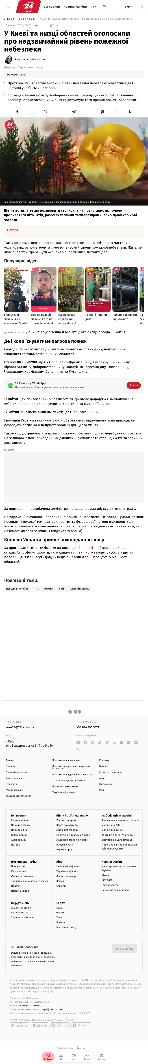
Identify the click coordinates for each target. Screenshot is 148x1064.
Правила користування (18, 796)
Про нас (9, 760)
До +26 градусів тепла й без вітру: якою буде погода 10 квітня (75, 332)
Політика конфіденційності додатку (72, 774)
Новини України (75, 6)
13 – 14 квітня (87, 548)
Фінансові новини (22, 876)
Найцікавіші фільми (68, 866)
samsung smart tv (81, 1025)
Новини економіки (24, 861)
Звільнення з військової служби (120, 820)
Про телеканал (13, 778)
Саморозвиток (110, 885)
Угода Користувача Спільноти (68, 780)
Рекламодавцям (14, 790)
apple (39, 1025)
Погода (15, 844)
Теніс (59, 917)
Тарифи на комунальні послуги (29, 881)
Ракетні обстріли (66, 820)
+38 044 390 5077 (88, 727)
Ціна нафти (18, 866)
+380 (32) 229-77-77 (30, 1005)
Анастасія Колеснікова (30, 59)
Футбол (60, 912)
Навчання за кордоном (115, 890)
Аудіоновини (18, 839)
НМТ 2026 (106, 880)
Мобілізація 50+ (110, 825)
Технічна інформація (63, 792)
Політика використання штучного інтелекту (71, 767)
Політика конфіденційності (67, 760)
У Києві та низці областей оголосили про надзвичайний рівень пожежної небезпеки (86, 19)
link (78, 742)
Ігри (94, 6)
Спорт (60, 903)
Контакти (104, 760)
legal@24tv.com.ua (52, 1009)
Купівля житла (19, 912)
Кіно (59, 861)
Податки (16, 885)
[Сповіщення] (141, 6)
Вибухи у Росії (64, 844)
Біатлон (61, 922)
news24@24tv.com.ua (19, 727)
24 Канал (9, 19)
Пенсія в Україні (20, 890)
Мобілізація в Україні (116, 815)
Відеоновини (19, 835)
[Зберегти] (130, 112)
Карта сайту (105, 784)
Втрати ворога (64, 849)
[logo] (28, 7)
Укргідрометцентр (30, 67)
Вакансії (103, 766)
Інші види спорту (66, 927)
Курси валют (18, 871)
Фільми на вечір (66, 876)
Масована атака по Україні (72, 839)
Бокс (59, 907)
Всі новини (52, 6)
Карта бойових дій (67, 825)
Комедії (60, 881)
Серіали (61, 885)
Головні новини (20, 820)
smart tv (60, 1025)
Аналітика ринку (21, 907)
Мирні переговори (67, 829)
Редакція (10, 766)
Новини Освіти (111, 861)
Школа (105, 875)
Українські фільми (67, 871)
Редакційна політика (16, 772)
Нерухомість (20, 903)
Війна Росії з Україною (72, 815)
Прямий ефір (19, 829)
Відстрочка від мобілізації (116, 839)
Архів (102, 778)
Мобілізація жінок (112, 829)
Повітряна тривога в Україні (73, 835)
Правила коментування (65, 786)
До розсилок (124, 949)
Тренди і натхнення (22, 917)
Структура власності (110, 772)
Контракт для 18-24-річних (117, 835)
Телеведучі (11, 784)
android (19, 1025)
